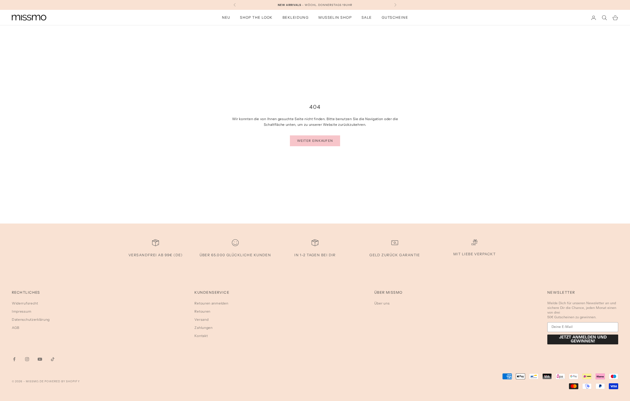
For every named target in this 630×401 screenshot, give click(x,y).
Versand (201, 319)
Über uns (382, 303)
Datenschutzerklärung (31, 319)
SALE (367, 17)
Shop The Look (256, 17)
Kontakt (201, 336)
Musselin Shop (335, 17)
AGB (15, 327)
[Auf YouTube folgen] (39, 359)
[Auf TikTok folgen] (52, 359)
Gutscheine (395, 17)
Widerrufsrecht (25, 303)
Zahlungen (203, 327)
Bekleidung (296, 17)
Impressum (21, 311)
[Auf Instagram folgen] (27, 359)
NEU (226, 17)
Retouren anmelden (211, 303)
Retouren (202, 311)
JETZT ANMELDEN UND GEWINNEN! (583, 339)
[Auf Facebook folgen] (14, 359)
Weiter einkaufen (315, 141)
